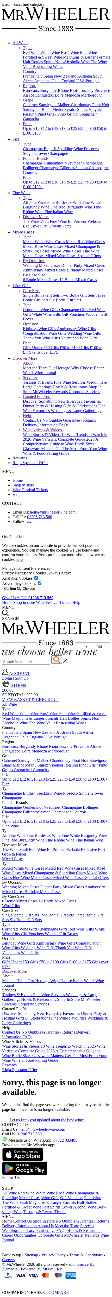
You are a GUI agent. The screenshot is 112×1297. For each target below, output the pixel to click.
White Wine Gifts (47, 314)
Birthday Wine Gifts (40, 328)
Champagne (33, 149)
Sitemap (31, 1255)
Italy (39, 76)
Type (27, 48)
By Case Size (34, 275)
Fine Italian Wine (59, 212)
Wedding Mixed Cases (42, 265)
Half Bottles (33, 62)
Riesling (30, 114)
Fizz (17, 139)
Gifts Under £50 (37, 347)
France (29, 76)
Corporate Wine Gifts (41, 309)
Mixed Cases (24, 232)
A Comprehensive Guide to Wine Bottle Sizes (60, 441)
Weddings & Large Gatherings (76, 410)
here (19, 559)
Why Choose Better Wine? (72, 980)
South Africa (82, 732)
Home (18, 480)
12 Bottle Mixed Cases (78, 279)
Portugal (92, 81)
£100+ (37, 133)
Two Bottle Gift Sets (78, 295)
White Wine (50, 52)
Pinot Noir (100, 105)
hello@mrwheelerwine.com (53, 512)
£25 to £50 (87, 128)
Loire (60, 95)
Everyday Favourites (84, 401)
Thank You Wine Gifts (42, 338)
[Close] (56, 1283)
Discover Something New (45, 401)
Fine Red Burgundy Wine (72, 207)
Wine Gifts (22, 285)
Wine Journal (45, 372)
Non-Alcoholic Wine (73, 62)
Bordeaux (31, 90)
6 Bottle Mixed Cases (41, 279)
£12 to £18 (50, 128)
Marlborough (92, 95)
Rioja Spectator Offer (30, 462)
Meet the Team (35, 368)
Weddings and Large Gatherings (28, 1230)
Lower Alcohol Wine (78, 1207)
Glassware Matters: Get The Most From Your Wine (65, 448)
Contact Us (32, 420)
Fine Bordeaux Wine (64, 202)
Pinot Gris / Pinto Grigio (58, 114)
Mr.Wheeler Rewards (51, 391)
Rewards (20, 458)
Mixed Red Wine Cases (85, 241)
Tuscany (87, 90)
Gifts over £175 (45, 352)
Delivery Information (41, 425)
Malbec (64, 105)
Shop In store (44, 1221)
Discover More (36, 216)
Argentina (43, 81)
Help (27, 415)
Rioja (75, 90)
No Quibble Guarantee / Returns (69, 420)
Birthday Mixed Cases (85, 270)
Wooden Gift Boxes (61, 934)
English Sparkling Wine (64, 149)
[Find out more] (52, 654)
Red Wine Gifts (81, 929)
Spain (48, 76)
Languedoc (45, 95)
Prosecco (91, 149)
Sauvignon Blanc (37, 109)
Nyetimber (73, 163)
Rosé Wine (70, 52)
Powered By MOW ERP (41, 1269)
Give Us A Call (27, 598)
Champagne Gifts (74, 309)
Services (30, 377)
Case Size (31, 290)
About (28, 363)
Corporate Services (84, 391)
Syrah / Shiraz (76, 109)
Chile (56, 81)
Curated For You (37, 396)
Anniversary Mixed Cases (45, 270)
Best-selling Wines (48, 66)
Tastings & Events (38, 382)
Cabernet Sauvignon (40, 105)
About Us (46, 1226)
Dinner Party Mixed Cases (83, 265)
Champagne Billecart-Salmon (64, 168)
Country (30, 71)
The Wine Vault (36, 221)
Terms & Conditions (86, 1255)
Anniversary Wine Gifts (76, 328)
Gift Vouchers (74, 314)
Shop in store (23, 485)
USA (81, 81)
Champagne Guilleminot (43, 163)
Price (27, 124)
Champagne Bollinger (80, 807)
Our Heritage (59, 368)
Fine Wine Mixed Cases (33, 877)
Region (29, 86)
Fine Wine (88, 52)
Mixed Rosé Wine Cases (43, 246)
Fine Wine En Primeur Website (75, 221)
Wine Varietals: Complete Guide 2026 (63, 439)
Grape (28, 100)
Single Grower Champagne (45, 153)
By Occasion (34, 260)
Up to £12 (32, 128)
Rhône (64, 90)
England (68, 81)
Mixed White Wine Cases (44, 241)
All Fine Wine (35, 202)
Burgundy (49, 90)
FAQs (64, 425)
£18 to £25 (68, 128)
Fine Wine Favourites (69, 1018)
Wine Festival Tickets (30, 490)
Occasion (31, 324)
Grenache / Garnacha (31, 770)
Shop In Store (69, 999)
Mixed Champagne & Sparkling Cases (54, 873)
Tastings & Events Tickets (44, 1212)
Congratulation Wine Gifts (45, 333)
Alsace (29, 95)
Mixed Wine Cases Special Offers (73, 256)
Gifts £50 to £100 (66, 347)
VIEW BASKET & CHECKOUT (30, 699)
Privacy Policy (54, 1255)
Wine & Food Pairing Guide (46, 453)
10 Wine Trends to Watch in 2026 (69, 1046)
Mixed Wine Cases (67, 251)
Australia (85, 76)
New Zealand (65, 76)
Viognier (96, 109)
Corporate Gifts (50, 1235)
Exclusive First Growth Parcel (47, 226)
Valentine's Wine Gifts (79, 338)
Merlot (58, 109)
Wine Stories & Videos (42, 434)
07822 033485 (65, 1140)
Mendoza (73, 95)
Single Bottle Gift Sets (42, 295)
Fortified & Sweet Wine (43, 57)
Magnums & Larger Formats (86, 57)
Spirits (49, 62)
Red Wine (31, 52)
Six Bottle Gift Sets (65, 300)
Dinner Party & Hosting (43, 406)
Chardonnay (81, 105)
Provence (102, 90)
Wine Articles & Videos (43, 430)
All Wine (20, 43)
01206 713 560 (39, 517)
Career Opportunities (19, 1235)
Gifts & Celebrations (80, 406)
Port (45, 1207)
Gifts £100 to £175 (76, 962)
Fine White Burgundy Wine (84, 835)
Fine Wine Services (70, 382)
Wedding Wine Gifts (84, 333)
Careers (8, 1259)
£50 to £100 (86, 779)
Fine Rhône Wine (61, 840)
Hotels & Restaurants (71, 387)
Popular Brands (36, 158)
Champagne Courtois (69, 812)
